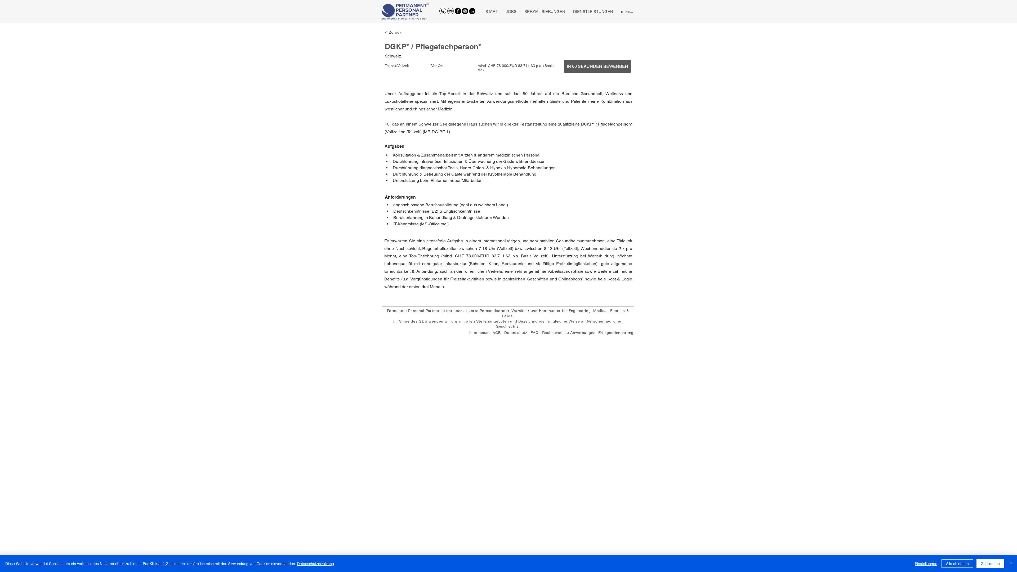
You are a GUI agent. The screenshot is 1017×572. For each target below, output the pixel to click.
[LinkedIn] (472, 11)
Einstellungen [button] (926, 563)
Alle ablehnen (957, 563)
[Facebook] (458, 11)
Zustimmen (990, 563)
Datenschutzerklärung (315, 563)
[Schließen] (1010, 563)
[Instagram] (465, 11)
